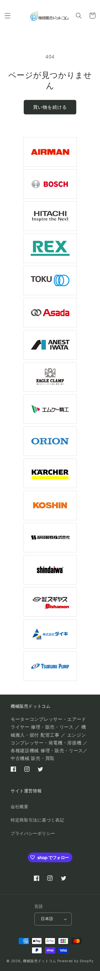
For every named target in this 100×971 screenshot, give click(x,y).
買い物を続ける (50, 107)
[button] (7, 16)
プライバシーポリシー (33, 833)
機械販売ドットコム (39, 961)
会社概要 (20, 806)
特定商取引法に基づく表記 (37, 820)
